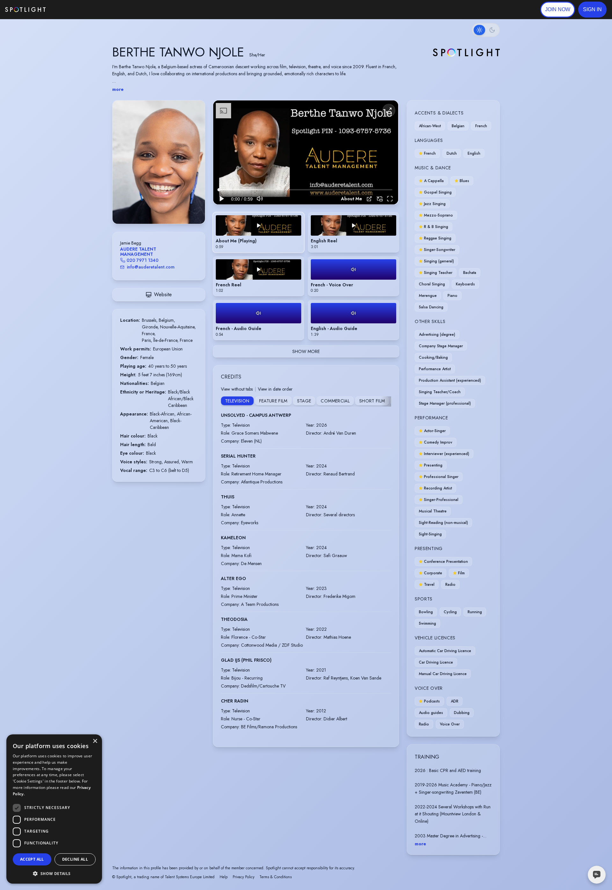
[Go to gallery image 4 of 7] (160, 208)
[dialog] (54, 809)
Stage (304, 401)
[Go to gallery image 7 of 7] (170, 208)
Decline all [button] (75, 859)
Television (237, 401)
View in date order (275, 389)
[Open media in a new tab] (369, 198)
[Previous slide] (122, 168)
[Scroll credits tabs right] (386, 401)
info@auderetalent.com (151, 267)
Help (224, 877)
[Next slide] (194, 168)
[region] (305, 152)
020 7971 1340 (142, 260)
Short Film (372, 401)
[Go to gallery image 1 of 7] (149, 208)
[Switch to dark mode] (486, 30)
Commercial (335, 401)
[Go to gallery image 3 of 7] (157, 208)
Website (163, 294)
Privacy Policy (243, 877)
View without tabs (237, 389)
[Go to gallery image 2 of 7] (154, 208)
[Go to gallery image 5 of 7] (163, 208)
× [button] (94, 741)
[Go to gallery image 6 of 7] (167, 208)
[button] (592, 10)
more (118, 89)
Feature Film (273, 401)
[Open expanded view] (195, 110)
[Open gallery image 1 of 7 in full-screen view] (159, 162)
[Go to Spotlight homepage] (25, 10)
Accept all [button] (32, 859)
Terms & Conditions (275, 877)
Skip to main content (70, 10)
